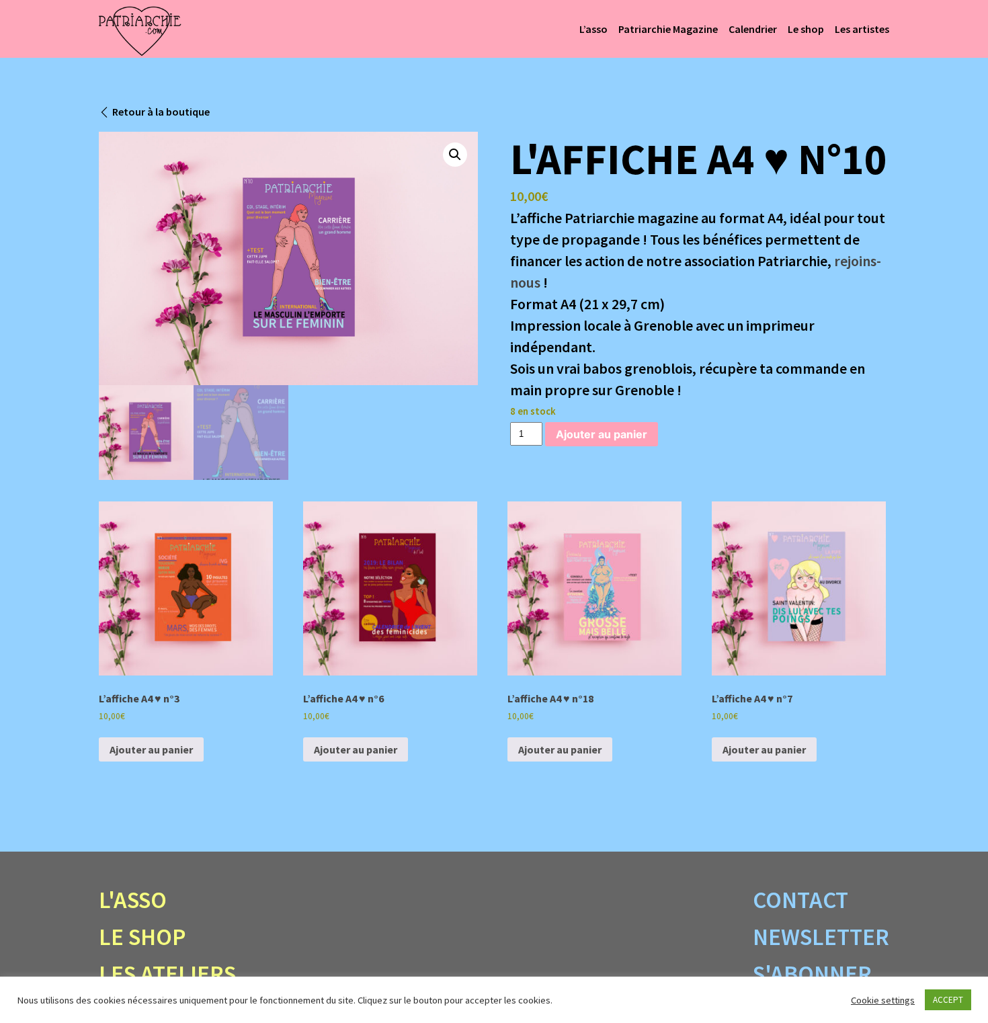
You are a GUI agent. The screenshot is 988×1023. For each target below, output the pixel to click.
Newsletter (821, 937)
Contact (800, 900)
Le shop (806, 29)
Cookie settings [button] (883, 1000)
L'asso (133, 900)
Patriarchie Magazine (668, 29)
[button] (455, 154)
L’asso (593, 29)
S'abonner (812, 974)
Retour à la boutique (161, 111)
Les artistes (862, 29)
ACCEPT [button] (948, 1000)
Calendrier (753, 29)
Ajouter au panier (601, 434)
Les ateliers (167, 974)
